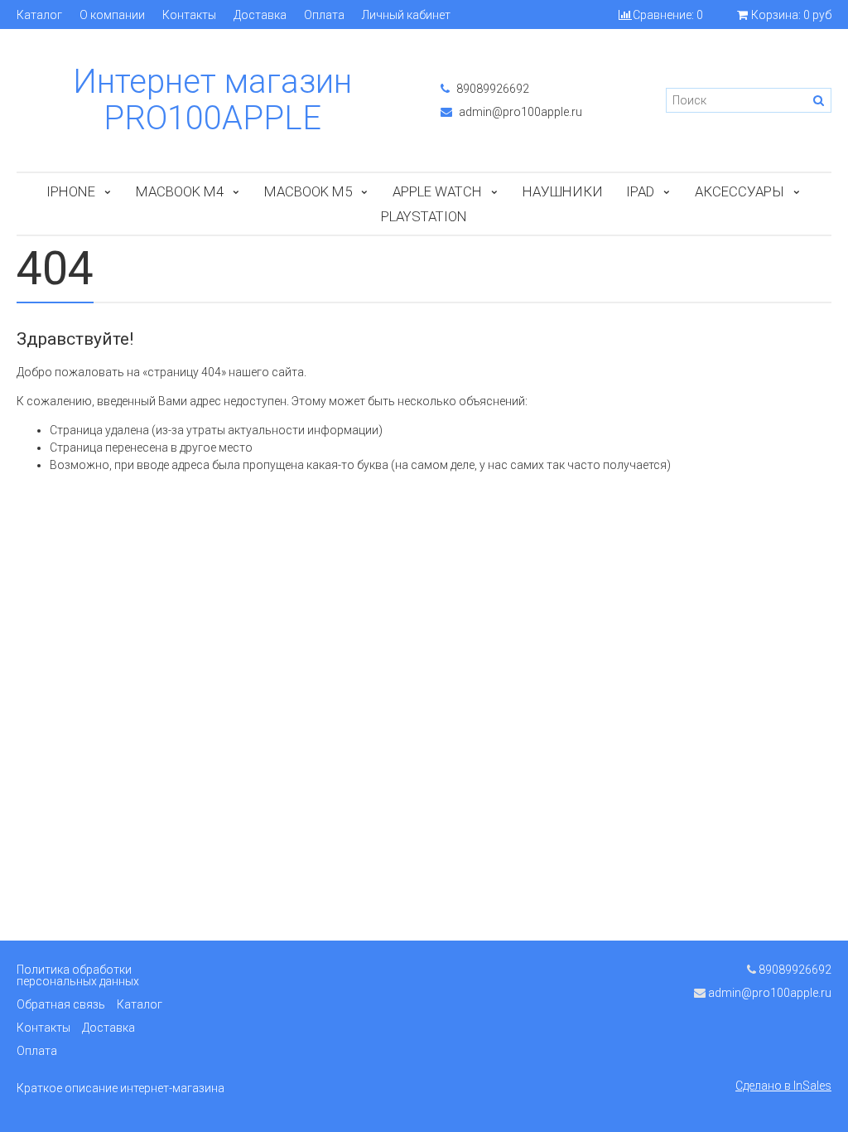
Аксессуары (739, 191)
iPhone (70, 191)
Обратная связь (61, 1004)
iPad (640, 191)
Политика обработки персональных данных (78, 975)
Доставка (260, 15)
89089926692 (491, 88)
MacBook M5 (308, 191)
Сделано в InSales (783, 1085)
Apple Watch (437, 191)
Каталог (39, 15)
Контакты (189, 15)
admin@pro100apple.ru (519, 112)
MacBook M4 (180, 191)
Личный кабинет (406, 15)
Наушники (563, 191)
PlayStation (424, 216)
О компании (112, 15)
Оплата (324, 15)
